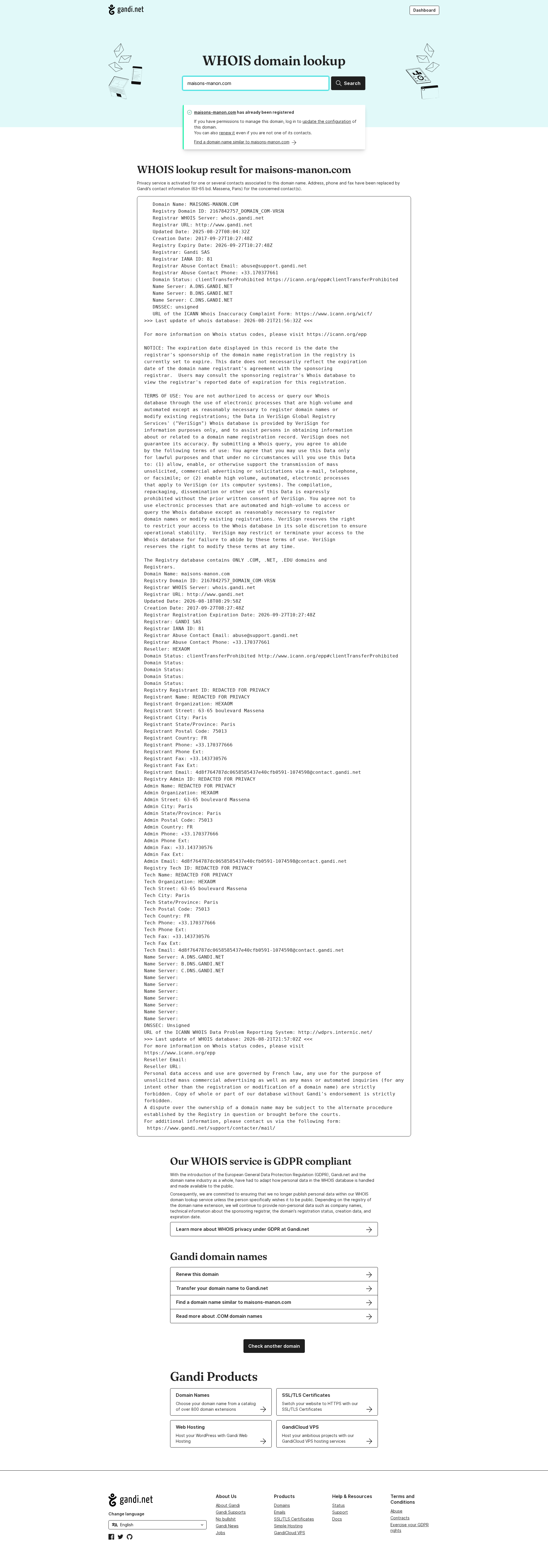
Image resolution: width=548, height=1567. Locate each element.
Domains (282, 1505)
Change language (126, 1513)
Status (338, 1505)
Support (340, 1512)
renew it (227, 132)
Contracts (400, 1517)
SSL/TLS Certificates (294, 1519)
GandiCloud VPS (289, 1532)
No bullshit (226, 1519)
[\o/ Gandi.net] (157, 1500)
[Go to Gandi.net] (126, 10)
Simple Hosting (288, 1525)
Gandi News (227, 1525)
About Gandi (228, 1505)
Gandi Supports (231, 1512)
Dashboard (424, 10)
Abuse (396, 1511)
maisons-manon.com (215, 112)
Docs (337, 1519)
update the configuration (327, 121)
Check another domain (274, 1346)
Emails (279, 1512)
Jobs (220, 1532)
